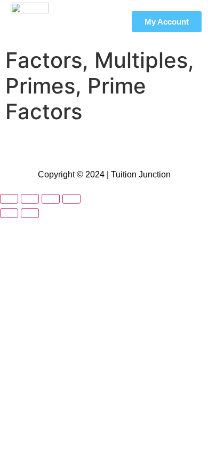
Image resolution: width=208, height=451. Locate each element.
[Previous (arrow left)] (9, 213)
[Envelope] (152, 146)
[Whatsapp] (120, 146)
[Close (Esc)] (71, 199)
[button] (106, 21)
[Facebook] (56, 146)
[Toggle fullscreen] (30, 199)
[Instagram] (88, 146)
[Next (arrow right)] (30, 213)
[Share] (51, 199)
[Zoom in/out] (9, 199)
